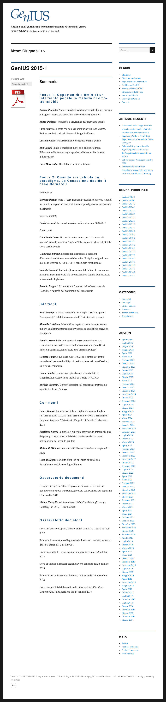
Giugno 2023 (127, 438)
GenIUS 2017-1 (128, 255)
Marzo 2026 (127, 356)
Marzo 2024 (127, 418)
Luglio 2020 (127, 541)
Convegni (126, 302)
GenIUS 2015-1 (29, 68)
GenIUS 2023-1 (128, 214)
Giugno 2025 (127, 377)
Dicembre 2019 (128, 562)
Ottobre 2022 (127, 462)
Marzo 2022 (127, 479)
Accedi (125, 643)
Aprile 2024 (127, 415)
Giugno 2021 (127, 503)
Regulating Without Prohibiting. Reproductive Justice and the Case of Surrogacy (138, 139)
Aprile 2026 (127, 353)
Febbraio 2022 (128, 483)
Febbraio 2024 (128, 421)
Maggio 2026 (128, 350)
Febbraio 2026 (128, 360)
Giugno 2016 (127, 606)
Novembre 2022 (129, 459)
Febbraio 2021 (128, 517)
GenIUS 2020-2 (128, 231)
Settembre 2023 (129, 432)
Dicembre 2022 (128, 456)
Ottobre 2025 (127, 370)
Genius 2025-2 (128, 197)
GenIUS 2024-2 (128, 204)
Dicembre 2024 (128, 391)
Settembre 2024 (129, 401)
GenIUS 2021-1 (128, 227)
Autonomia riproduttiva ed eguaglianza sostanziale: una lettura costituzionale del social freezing (137, 170)
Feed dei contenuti (130, 647)
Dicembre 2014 (128, 616)
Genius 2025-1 (128, 200)
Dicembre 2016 (128, 599)
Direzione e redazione (131, 78)
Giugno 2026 (127, 346)
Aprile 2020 (127, 551)
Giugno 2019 (127, 572)
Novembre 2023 (129, 428)
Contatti (125, 102)
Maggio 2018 (128, 585)
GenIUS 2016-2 (128, 258)
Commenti (126, 299)
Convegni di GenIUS (131, 99)
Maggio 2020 (128, 548)
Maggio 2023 (128, 442)
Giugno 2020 (127, 544)
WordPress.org (128, 653)
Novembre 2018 (129, 582)
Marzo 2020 (127, 555)
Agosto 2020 (127, 538)
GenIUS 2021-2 (128, 224)
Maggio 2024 (128, 411)
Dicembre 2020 (128, 524)
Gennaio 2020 (128, 558)
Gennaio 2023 (128, 452)
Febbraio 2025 (128, 384)
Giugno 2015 (127, 613)
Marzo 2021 (127, 514)
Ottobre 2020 (127, 531)
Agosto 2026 (127, 339)
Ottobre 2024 (127, 397)
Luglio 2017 (127, 596)
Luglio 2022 (127, 469)
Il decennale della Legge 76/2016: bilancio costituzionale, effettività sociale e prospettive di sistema (137, 129)
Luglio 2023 (127, 435)
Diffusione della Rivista (132, 92)
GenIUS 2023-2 (128, 210)
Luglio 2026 (127, 343)
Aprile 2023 (127, 445)
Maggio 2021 (128, 507)
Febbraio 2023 (128, 449)
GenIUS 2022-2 (128, 217)
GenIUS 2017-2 (128, 251)
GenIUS (14, 676)
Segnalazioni (127, 316)
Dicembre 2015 (128, 609)
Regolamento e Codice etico (134, 81)
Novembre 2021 (129, 493)
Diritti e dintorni (129, 306)
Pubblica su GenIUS (130, 85)
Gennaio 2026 (128, 363)
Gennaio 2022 (128, 486)
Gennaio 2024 (128, 425)
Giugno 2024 (127, 408)
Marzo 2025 (127, 380)
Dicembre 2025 (128, 367)
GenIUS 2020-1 (128, 234)
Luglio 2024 (127, 404)
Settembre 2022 (129, 466)
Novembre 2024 (129, 394)
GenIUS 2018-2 (128, 245)
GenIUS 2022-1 (128, 221)
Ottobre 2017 (127, 592)
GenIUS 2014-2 (128, 272)
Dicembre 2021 (128, 490)
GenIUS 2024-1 (128, 207)
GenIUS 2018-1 (128, 248)
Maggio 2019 (128, 575)
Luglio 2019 (127, 568)
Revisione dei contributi (132, 88)
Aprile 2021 (127, 510)
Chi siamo (126, 75)
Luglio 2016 (127, 603)
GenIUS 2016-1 (128, 262)
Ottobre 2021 (127, 497)
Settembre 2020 (129, 534)
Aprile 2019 (127, 579)
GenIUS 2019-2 (128, 238)
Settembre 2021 (129, 500)
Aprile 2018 (127, 589)
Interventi (126, 309)
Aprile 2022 (127, 476)
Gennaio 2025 (128, 387)
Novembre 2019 (129, 565)
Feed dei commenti (130, 650)
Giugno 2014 (127, 620)
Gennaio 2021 (128, 520)
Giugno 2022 (127, 473)
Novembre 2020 (129, 527)
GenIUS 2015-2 (128, 265)
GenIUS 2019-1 (128, 241)
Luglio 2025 (127, 373)
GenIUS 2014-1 (128, 275)
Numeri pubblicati (20, 83)
